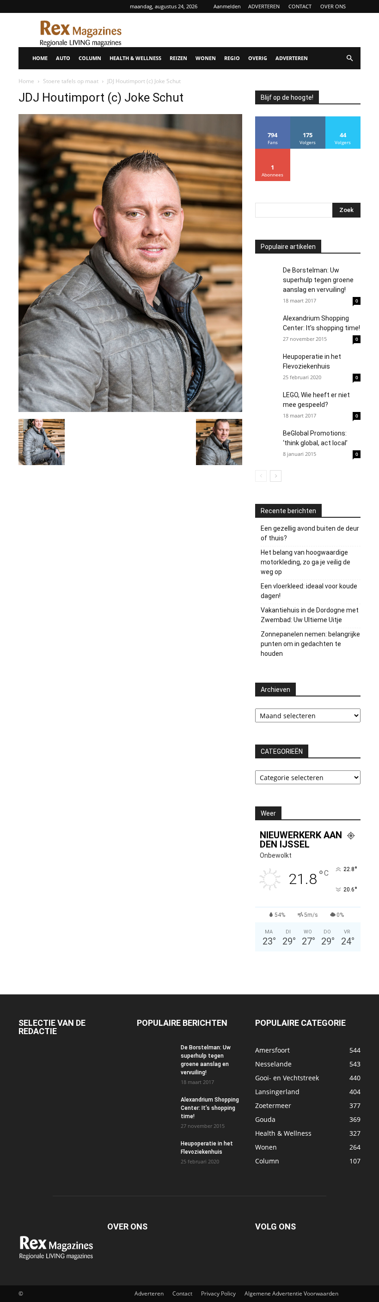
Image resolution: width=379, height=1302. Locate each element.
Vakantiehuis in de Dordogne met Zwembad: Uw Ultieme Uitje (310, 615)
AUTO (63, 58)
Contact (182, 1293)
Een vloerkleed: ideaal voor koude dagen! (309, 591)
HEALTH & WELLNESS (135, 58)
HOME (40, 58)
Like (273, 119)
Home (26, 81)
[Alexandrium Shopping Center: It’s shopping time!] (266, 325)
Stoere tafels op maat (70, 81)
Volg (308, 119)
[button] (349, 58)
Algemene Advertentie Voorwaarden (291, 1293)
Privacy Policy (218, 1293)
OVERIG (257, 58)
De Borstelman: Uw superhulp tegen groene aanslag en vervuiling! (318, 279)
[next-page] (275, 476)
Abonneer (273, 152)
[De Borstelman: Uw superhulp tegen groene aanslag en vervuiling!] (266, 277)
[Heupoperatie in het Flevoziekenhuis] (266, 365)
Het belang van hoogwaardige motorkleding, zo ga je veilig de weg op (305, 562)
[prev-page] (261, 476)
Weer (268, 813)
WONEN (206, 58)
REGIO (232, 58)
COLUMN (90, 58)
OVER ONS (333, 6)
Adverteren (149, 1293)
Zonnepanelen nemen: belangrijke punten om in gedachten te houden (310, 643)
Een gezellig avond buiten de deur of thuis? (310, 533)
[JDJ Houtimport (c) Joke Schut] (130, 409)
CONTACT (300, 6)
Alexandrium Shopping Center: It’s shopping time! (210, 1108)
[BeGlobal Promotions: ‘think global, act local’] (266, 440)
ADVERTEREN (264, 6)
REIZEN (178, 58)
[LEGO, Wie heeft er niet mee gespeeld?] (266, 409)
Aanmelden (227, 6)
